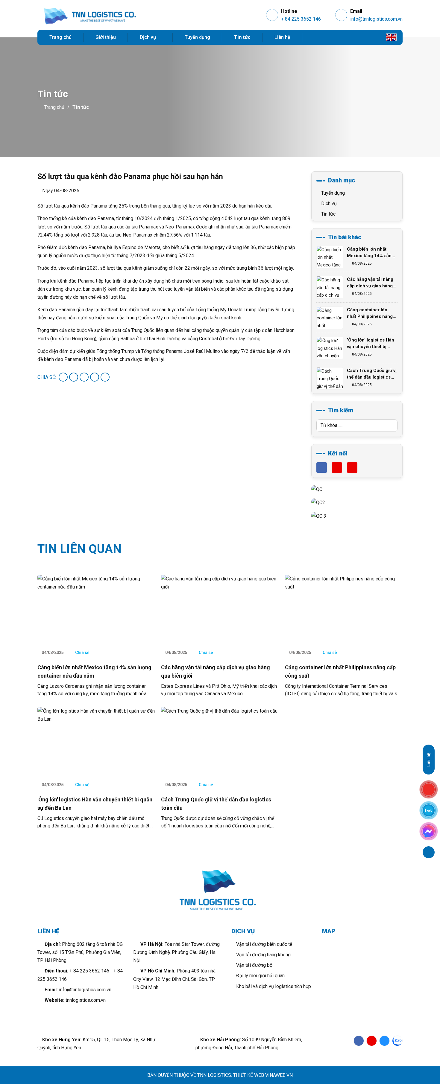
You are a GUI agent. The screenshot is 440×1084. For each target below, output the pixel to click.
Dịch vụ (148, 37)
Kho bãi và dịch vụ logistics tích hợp (273, 986)
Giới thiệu (105, 37)
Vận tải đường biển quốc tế (263, 944)
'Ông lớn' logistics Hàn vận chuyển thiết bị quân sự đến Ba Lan (370, 343)
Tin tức (242, 37)
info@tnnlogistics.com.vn (376, 19)
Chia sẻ (81, 652)
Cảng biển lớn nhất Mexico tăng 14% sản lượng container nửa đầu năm (369, 252)
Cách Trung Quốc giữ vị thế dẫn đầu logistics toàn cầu (372, 374)
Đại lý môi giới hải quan (260, 975)
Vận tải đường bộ (253, 965)
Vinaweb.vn (279, 1075)
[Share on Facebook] (63, 377)
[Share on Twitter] (73, 377)
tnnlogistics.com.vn (86, 1000)
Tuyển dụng (197, 37)
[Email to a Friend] (84, 377)
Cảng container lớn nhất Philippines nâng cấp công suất (370, 313)
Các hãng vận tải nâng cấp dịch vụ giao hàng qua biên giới (370, 283)
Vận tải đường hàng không (263, 955)
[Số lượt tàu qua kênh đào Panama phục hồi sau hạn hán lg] (89, 16)
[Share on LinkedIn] (105, 377)
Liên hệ (282, 37)
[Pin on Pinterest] (94, 377)
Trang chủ (60, 37)
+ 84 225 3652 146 (301, 19)
